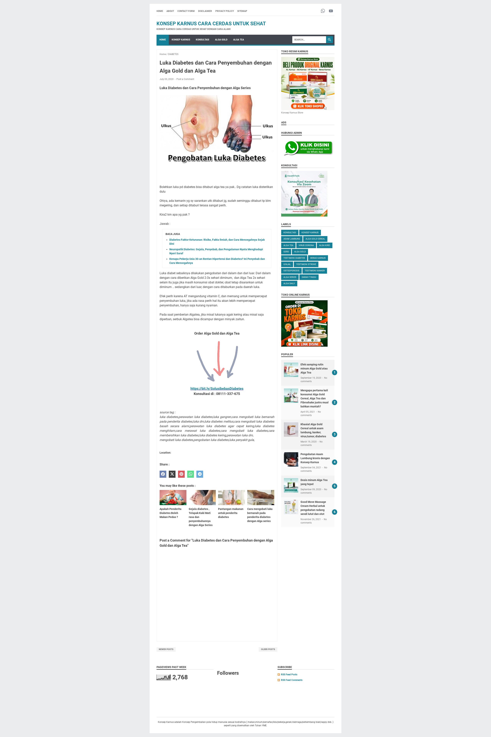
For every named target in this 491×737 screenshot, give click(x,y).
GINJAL (287, 264)
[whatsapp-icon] (323, 11)
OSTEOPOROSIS (291, 270)
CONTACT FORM (186, 11)
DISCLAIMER (205, 11)
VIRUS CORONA (306, 245)
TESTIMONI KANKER (315, 270)
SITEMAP (242, 11)
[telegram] (199, 474)
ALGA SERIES (289, 277)
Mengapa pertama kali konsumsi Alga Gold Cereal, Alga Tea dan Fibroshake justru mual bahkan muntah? (315, 398)
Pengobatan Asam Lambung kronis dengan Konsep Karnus (315, 458)
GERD (286, 251)
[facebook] (163, 474)
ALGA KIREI (324, 245)
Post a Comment (185, 79)
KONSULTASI (202, 39)
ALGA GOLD (221, 39)
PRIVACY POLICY (224, 11)
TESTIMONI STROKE (306, 264)
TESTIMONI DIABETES (294, 258)
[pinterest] (181, 474)
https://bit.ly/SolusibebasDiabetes (216, 389)
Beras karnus (318, 258)
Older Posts (268, 649)
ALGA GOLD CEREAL (315, 239)
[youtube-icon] (331, 11)
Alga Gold (300, 251)
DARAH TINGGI (309, 277)
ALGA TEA (238, 39)
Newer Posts (166, 649)
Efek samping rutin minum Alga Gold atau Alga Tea (314, 368)
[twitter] (172, 474)
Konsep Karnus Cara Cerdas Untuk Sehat (211, 23)
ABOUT (170, 11)
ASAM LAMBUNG (291, 239)
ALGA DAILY (289, 283)
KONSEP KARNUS (181, 39)
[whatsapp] (190, 474)
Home (160, 11)
